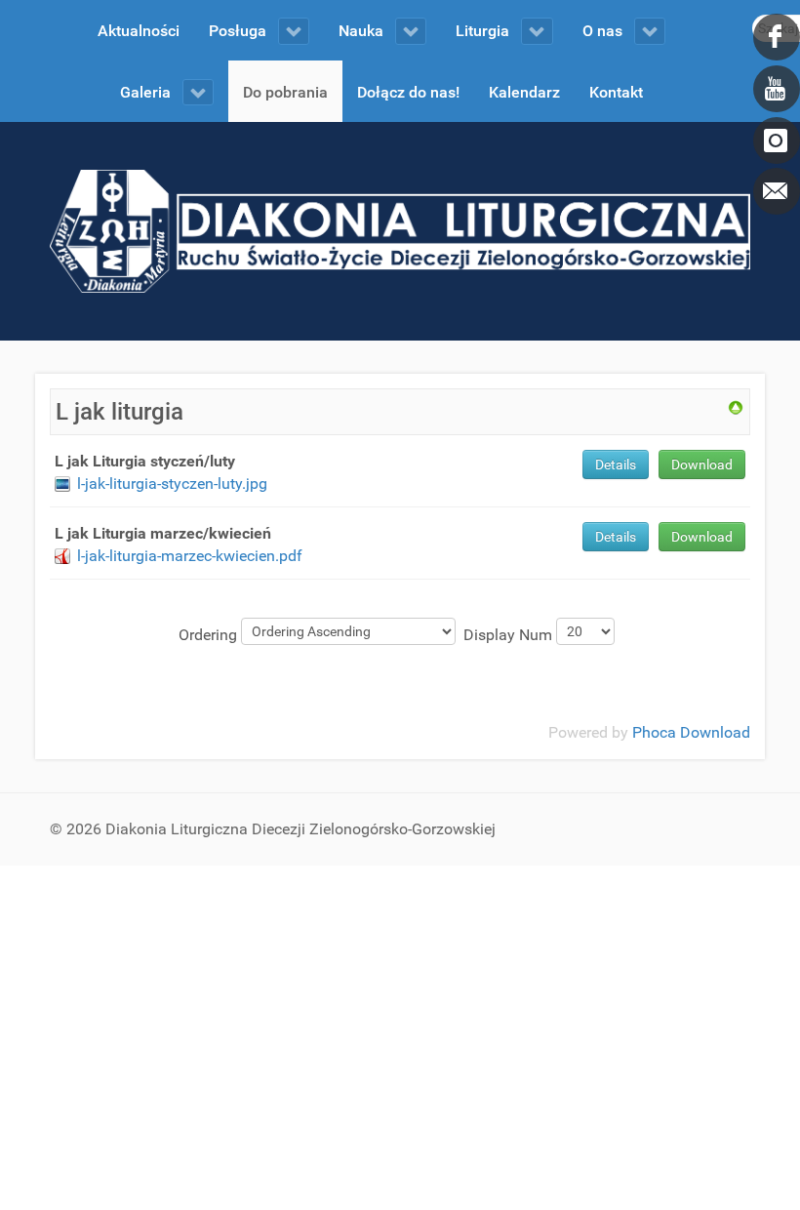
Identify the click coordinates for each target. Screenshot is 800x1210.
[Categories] (735, 406)
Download (702, 464)
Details (615, 464)
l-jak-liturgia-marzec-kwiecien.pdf (189, 555)
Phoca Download (691, 732)
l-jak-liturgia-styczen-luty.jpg (172, 483)
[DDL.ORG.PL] (400, 230)
